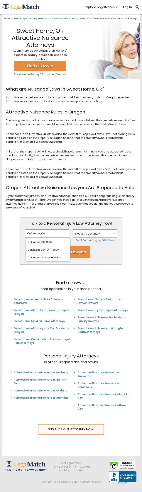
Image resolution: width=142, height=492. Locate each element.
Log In (127, 7)
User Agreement (71, 463)
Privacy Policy (63, 467)
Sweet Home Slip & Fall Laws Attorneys (39, 321)
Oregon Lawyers (40, 18)
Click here (108, 240)
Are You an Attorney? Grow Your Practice (40, 74)
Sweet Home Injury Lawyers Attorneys (102, 310)
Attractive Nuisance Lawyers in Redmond (41, 398)
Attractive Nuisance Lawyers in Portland (40, 390)
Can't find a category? (95, 240)
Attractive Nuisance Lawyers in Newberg (41, 372)
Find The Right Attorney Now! (71, 429)
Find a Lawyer (40, 66)
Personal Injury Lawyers (16, 18)
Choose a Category (87, 233)
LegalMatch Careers (71, 470)
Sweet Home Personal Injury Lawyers (71, 18)
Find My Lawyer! (71, 252)
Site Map (85, 467)
